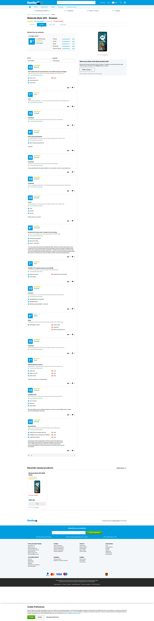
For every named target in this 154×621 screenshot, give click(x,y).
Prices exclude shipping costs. (91, 580)
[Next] (74, 455)
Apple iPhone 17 (31, 545)
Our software (82, 560)
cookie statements (75, 613)
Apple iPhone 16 (31, 547)
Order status (30, 560)
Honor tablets (83, 550)
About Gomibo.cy (57, 584)
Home (28, 14)
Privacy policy (83, 562)
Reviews (53, 14)
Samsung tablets (83, 547)
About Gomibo (83, 559)
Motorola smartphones (59, 550)
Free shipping (105, 54)
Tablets (53, 7)
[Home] (29, 7)
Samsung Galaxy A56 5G (33, 550)
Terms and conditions (86, 584)
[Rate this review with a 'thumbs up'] (68, 87)
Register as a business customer (61, 560)
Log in (108, 2)
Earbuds (107, 550)
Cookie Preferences (76, 584)
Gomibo (82, 557)
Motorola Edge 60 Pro (32, 552)
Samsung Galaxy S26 (32, 548)
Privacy (64, 584)
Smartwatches (108, 552)
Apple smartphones (58, 545)
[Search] (94, 2)
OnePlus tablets (83, 551)
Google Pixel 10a (31, 551)
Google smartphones (58, 551)
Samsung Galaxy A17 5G (33, 554)
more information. (91, 581)
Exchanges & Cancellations (34, 564)
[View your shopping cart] (125, 2)
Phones (56, 543)
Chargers (107, 548)
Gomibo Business (57, 559)
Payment (30, 559)
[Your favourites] (121, 2)
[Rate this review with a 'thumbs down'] (72, 87)
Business (60, 7)
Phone (36, 7)
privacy (67, 613)
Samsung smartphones (59, 547)
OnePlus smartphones (58, 548)
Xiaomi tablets (83, 548)
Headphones (108, 551)
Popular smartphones (35, 543)
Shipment (30, 563)
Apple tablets (82, 545)
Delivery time (30, 562)
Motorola (38, 14)
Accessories (44, 7)
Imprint (68, 584)
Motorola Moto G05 (45, 14)
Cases (106, 545)
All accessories (108, 554)
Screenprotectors (109, 547)
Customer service (71, 7)
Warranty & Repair (32, 566)
